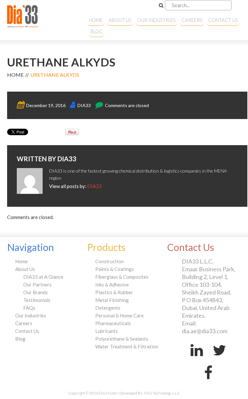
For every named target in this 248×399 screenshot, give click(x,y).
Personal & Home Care (119, 315)
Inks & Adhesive (112, 284)
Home (96, 20)
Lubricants (106, 331)
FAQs (29, 308)
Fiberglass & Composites (122, 277)
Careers (191, 20)
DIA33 (84, 105)
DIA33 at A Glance (43, 277)
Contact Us (223, 20)
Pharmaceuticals (113, 323)
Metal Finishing (112, 300)
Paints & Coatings (114, 269)
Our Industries (156, 20)
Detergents (107, 308)
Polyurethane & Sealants (121, 339)
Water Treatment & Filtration (126, 346)
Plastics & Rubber (114, 292)
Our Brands (35, 292)
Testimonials (36, 300)
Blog (96, 31)
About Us (119, 20)
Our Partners (37, 284)
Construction (109, 261)
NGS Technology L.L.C (162, 393)
